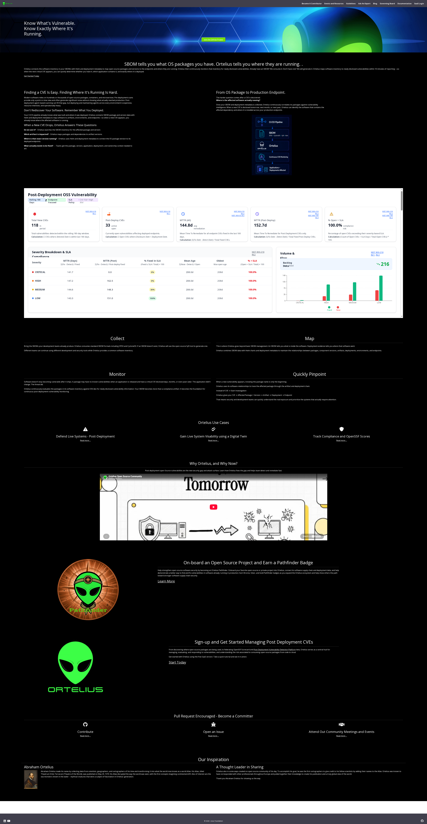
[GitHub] (422, 821)
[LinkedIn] (5, 821)
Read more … (85, 440)
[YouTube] (8, 821)
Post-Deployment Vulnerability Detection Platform (275, 649)
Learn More (166, 581)
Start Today (177, 662)
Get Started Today (31, 76)
